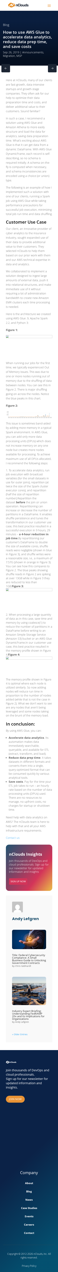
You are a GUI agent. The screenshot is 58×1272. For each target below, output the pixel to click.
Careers (29, 1225)
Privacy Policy (29, 1266)
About (29, 1183)
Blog (29, 1191)
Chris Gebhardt (23, 965)
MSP (19, 56)
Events (29, 1216)
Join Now (15, 1099)
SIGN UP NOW (18, 881)
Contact (29, 1233)
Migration (9, 56)
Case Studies (29, 1208)
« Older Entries (20, 1034)
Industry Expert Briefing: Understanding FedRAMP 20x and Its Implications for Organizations (28, 1015)
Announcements (32, 52)
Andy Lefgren (22, 1021)
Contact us (12, 838)
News (29, 1200)
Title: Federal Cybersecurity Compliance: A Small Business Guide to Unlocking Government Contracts (29, 959)
